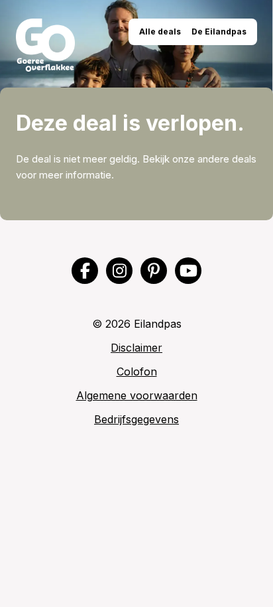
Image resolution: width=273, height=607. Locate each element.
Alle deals (160, 31)
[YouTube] (188, 270)
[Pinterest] (153, 270)
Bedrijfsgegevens (136, 419)
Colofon (137, 371)
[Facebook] (85, 270)
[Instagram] (119, 270)
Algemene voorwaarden (136, 395)
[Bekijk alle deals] (45, 45)
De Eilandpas (218, 31)
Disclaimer (136, 347)
